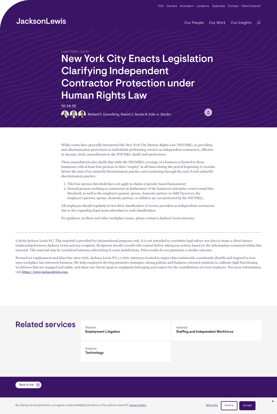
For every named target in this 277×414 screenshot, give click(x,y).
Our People (194, 23)
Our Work (217, 23)
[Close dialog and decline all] (273, 401)
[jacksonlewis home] (41, 20)
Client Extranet (251, 6)
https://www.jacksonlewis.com (45, 271)
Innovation (187, 6)
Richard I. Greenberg (103, 114)
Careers (172, 6)
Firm (161, 6)
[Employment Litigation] (126, 330)
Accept (247, 405)
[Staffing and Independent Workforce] (217, 330)
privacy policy (138, 405)
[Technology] (126, 352)
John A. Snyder (159, 114)
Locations (203, 6)
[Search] (257, 23)
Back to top (26, 385)
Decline (229, 405)
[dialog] (138, 405)
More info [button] (212, 405)
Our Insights (241, 23)
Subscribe (218, 6)
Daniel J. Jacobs (132, 114)
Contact (233, 6)
